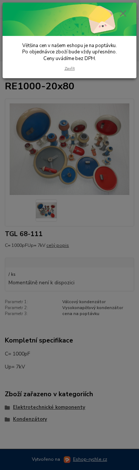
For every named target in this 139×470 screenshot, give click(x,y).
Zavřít (69, 68)
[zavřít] (123, 14)
